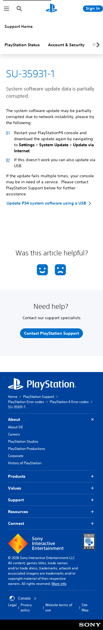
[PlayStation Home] (51, 8)
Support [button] (16, 499)
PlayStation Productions (26, 448)
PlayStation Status (22, 44)
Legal (12, 604)
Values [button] (14, 488)
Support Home (19, 26)
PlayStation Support (38, 396)
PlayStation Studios (23, 441)
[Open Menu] (6, 8)
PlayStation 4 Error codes (69, 401)
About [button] (14, 419)
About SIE (15, 427)
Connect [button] (16, 523)
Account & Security (66, 44)
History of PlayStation (24, 463)
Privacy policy (26, 607)
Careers (14, 434)
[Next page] (97, 45)
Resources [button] (18, 511)
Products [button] (16, 476)
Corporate (15, 455)
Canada (24, 598)
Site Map (85, 607)
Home (12, 396)
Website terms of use (58, 607)
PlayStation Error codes (26, 401)
